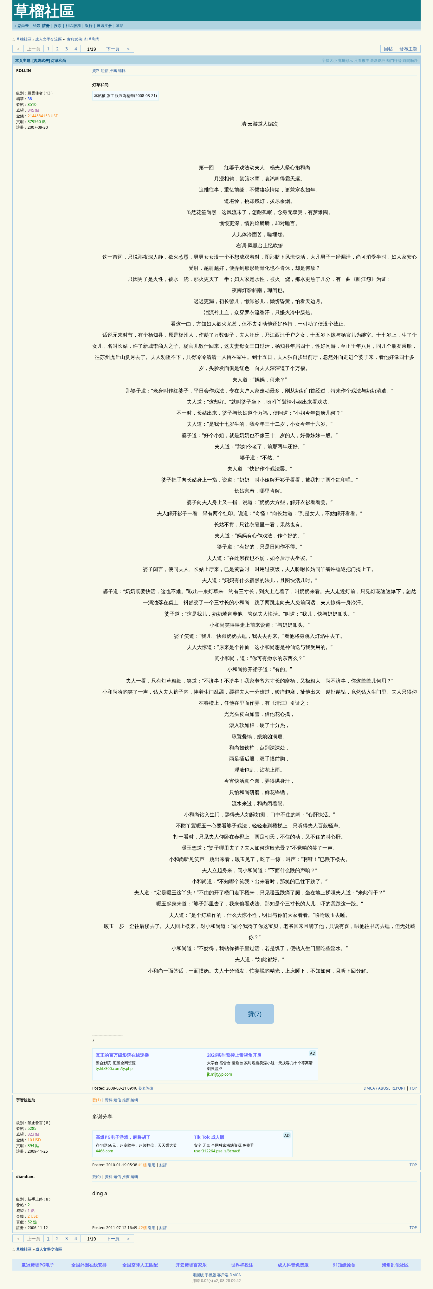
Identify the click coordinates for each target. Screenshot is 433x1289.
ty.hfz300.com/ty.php (114, 1068)
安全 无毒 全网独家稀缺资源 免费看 (242, 1143)
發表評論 (145, 1088)
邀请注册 (104, 25)
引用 (151, 1165)
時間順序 (410, 60)
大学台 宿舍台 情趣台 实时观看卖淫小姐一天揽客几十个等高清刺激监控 (261, 1064)
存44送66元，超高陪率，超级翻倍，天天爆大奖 (136, 1144)
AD (312, 1053)
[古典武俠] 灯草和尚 (83, 39)
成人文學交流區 (48, 39)
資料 (96, 70)
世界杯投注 (242, 1265)
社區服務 (73, 25)
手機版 (210, 1275)
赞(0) (96, 1176)
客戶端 (223, 1275)
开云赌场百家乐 (191, 1265)
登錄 (36, 25)
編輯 (122, 70)
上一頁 (33, 49)
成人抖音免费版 (293, 1265)
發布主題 (408, 49)
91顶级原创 (344, 1265)
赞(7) (255, 1013)
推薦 (113, 70)
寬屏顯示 (345, 60)
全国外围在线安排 (89, 1265)
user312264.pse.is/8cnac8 (217, 1151)
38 (30, 98)
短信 (104, 70)
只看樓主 (361, 60)
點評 (163, 1165)
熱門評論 (394, 60)
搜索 (57, 25)
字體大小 (329, 60)
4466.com (104, 1151)
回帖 (388, 49)
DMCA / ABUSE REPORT (384, 1088)
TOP (413, 1088)
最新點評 (377, 60)
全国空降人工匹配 (140, 1265)
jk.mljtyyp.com (219, 1074)
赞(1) (96, 1100)
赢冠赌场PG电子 (38, 1265)
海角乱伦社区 (395, 1265)
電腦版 (198, 1275)
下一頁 (113, 49)
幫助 (120, 25)
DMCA (235, 1275)
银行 (89, 25)
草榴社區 (23, 39)
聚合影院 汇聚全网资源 (122, 1062)
